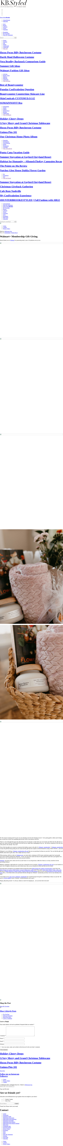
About (4, 226)
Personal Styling (7, 1127)
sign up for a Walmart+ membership (18, 876)
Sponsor (5, 1136)
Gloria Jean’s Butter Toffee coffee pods (51, 870)
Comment (3, 1035)
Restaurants (6, 146)
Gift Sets (5, 74)
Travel (4, 28)
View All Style (6, 81)
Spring (4, 40)
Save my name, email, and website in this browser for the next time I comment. (21, 1047)
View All (5, 48)
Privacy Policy (6, 228)
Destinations (6, 141)
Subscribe (5, 21)
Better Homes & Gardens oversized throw (42, 868)
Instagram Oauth (7, 1116)
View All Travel (7, 178)
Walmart (12, 240)
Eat (4, 174)
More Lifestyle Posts (8, 1011)
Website (2, 1044)
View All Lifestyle (7, 148)
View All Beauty (7, 115)
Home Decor (6, 110)
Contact (5, 227)
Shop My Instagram (8, 35)
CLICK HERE (7, 878)
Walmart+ (2, 860)
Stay (4, 177)
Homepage (5, 1115)
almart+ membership (58, 847)
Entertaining (6, 106)
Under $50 (5, 47)
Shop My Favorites (4, 1006)
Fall (4, 43)
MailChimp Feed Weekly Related (11, 1123)
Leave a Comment (7, 1018)
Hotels (4, 144)
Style (4, 24)
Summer (5, 41)
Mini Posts (5, 217)
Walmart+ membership (44, 847)
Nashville (5, 29)
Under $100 (6, 46)
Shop (5, 17)
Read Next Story (7, 1017)
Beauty (5, 25)
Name (2, 1038)
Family (4, 108)
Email (2, 1041)
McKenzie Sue (8, 231)
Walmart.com (20, 855)
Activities (5, 147)
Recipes (5, 112)
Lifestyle (5, 27)
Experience (6, 175)
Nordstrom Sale (7, 1126)
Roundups (5, 32)
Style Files (5, 1137)
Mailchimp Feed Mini (8, 1120)
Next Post (2, 1070)
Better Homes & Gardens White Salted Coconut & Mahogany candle (16, 870)
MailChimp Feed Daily (8, 1118)
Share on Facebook (7, 1015)
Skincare (5, 78)
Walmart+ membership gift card (20, 851)
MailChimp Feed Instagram (9, 1119)
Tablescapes (6, 113)
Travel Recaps (6, 143)
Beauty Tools (6, 75)
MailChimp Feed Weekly (9, 1122)
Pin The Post (6, 1014)
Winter (4, 44)
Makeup (5, 77)
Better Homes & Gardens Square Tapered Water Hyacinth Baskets (21, 871)
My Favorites (6, 33)
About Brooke (6, 20)
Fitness (4, 109)
